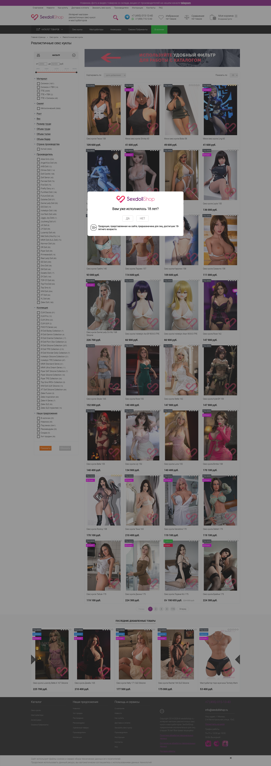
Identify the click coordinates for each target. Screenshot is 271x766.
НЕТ (142, 218)
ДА (128, 218)
